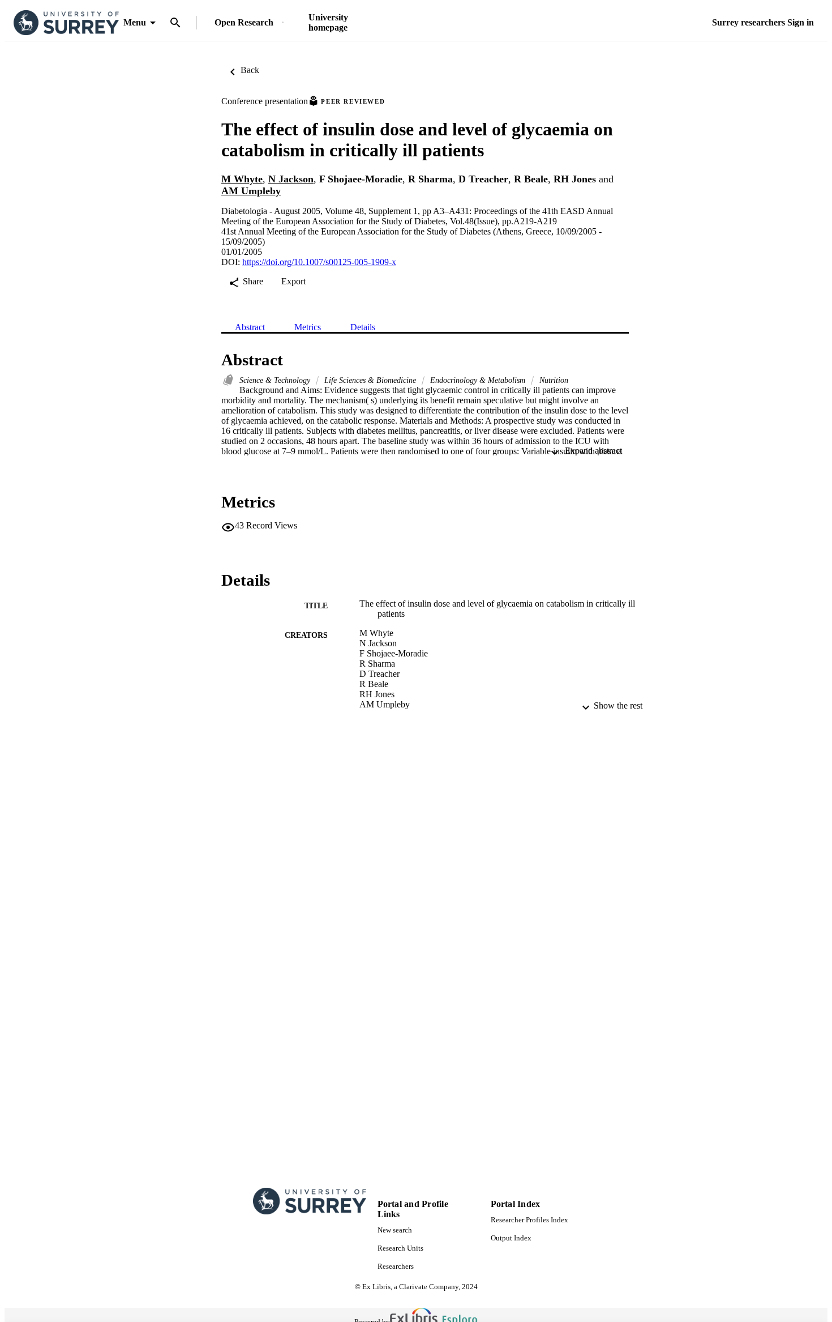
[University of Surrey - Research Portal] (66, 23)
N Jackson (291, 179)
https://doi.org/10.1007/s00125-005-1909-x (319, 262)
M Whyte (242, 179)
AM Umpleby (251, 191)
